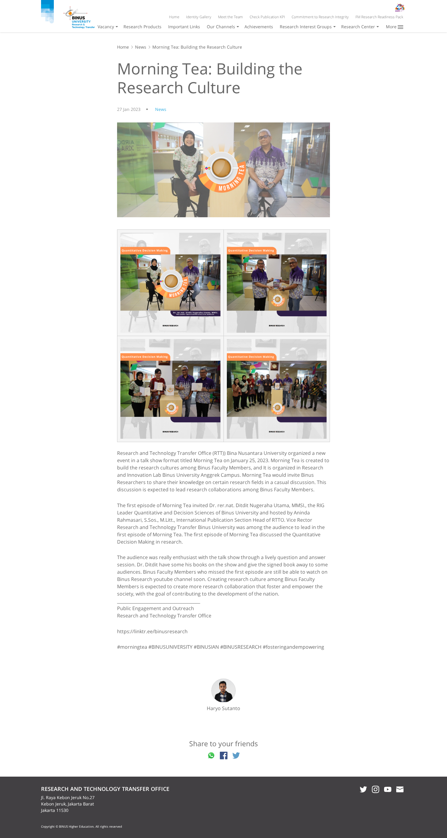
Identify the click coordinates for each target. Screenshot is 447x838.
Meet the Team (230, 16)
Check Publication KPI (267, 16)
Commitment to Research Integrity (320, 16)
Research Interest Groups (306, 26)
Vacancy (106, 26)
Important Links (184, 26)
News (140, 47)
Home (174, 16)
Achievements (258, 26)
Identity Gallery (198, 16)
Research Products (142, 26)
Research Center (358, 26)
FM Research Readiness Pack (379, 16)
